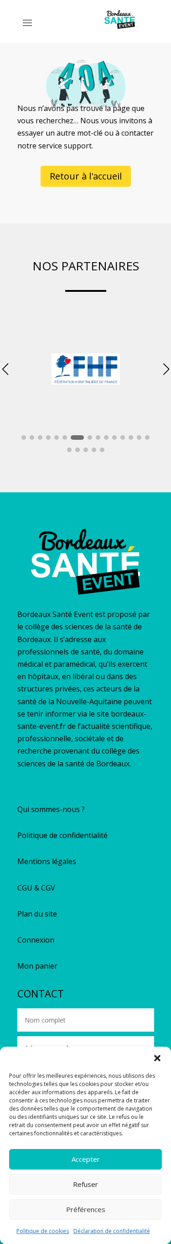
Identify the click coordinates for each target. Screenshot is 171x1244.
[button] (157, 1058)
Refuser (85, 1184)
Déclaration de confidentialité (111, 1231)
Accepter (86, 1159)
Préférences (85, 1209)
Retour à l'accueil (86, 176)
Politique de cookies (42, 1231)
